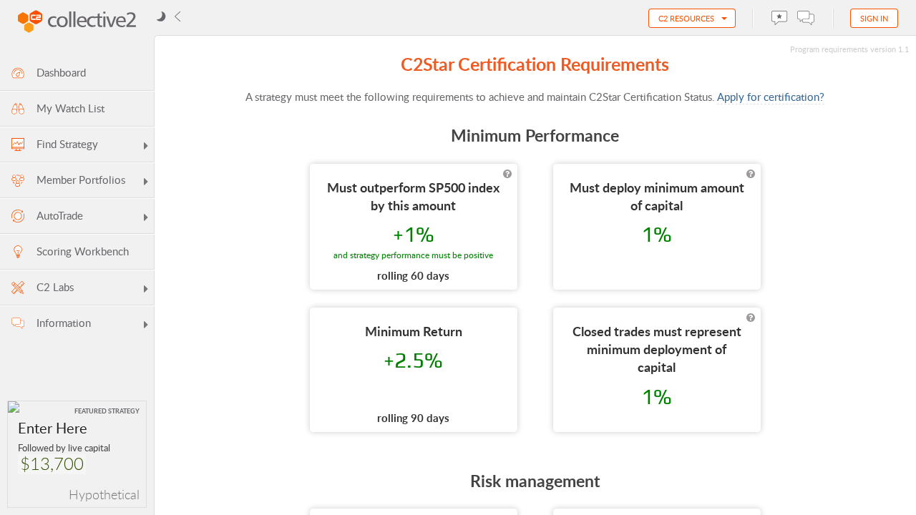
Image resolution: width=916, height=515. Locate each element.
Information (63, 322)
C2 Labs (55, 287)
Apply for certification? (770, 96)
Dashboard (61, 72)
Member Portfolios (80, 179)
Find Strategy (67, 144)
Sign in (874, 18)
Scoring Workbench (82, 251)
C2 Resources (686, 18)
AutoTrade (59, 215)
